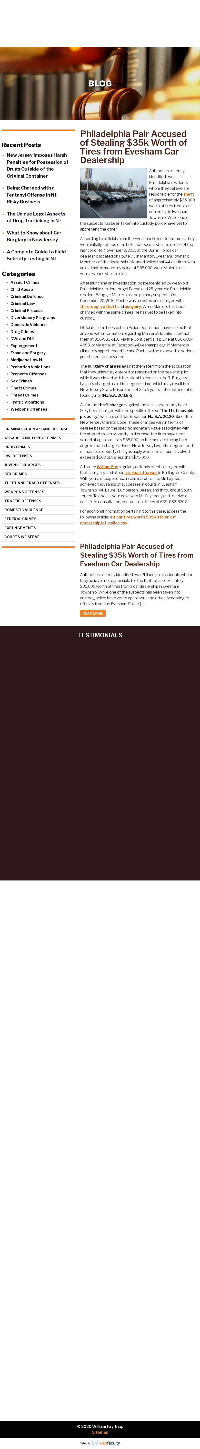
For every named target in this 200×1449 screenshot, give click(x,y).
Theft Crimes (23, 388)
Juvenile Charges (22, 465)
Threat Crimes (24, 395)
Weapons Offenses (28, 409)
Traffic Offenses (22, 501)
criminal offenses (141, 472)
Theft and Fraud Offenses (32, 483)
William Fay (107, 467)
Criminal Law (22, 303)
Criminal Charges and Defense (36, 429)
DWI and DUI (22, 338)
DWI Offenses (18, 456)
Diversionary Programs (32, 317)
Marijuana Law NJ (26, 360)
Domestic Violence (28, 324)
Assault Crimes (25, 282)
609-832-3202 (122, 1174)
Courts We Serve (22, 537)
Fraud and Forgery (28, 353)
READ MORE (92, 613)
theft (188, 194)
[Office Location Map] (100, 1242)
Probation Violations (30, 367)
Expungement (24, 346)
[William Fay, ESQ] (40, 19)
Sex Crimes (21, 381)
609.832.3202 (103, 42)
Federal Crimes (20, 519)
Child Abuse (21, 289)
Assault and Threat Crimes (32, 438)
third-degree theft (98, 306)
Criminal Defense (27, 296)
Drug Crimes (22, 331)
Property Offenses (28, 374)
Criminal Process (26, 310)
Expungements (20, 528)
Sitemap (100, 1432)
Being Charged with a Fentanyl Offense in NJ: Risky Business (32, 195)
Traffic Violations (27, 402)
